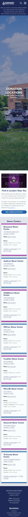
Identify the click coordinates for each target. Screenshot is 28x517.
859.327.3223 (11, 269)
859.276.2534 (12, 237)
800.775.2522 (7, 251)
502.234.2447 (12, 366)
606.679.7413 (11, 430)
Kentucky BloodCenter (7, 177)
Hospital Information (15, 515)
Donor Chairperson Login (14, 513)
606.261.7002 (12, 464)
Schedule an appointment (10, 249)
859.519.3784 (15, 502)
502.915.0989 (12, 335)
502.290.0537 (12, 303)
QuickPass (12, 208)
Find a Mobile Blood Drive (16, 212)
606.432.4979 (12, 396)
